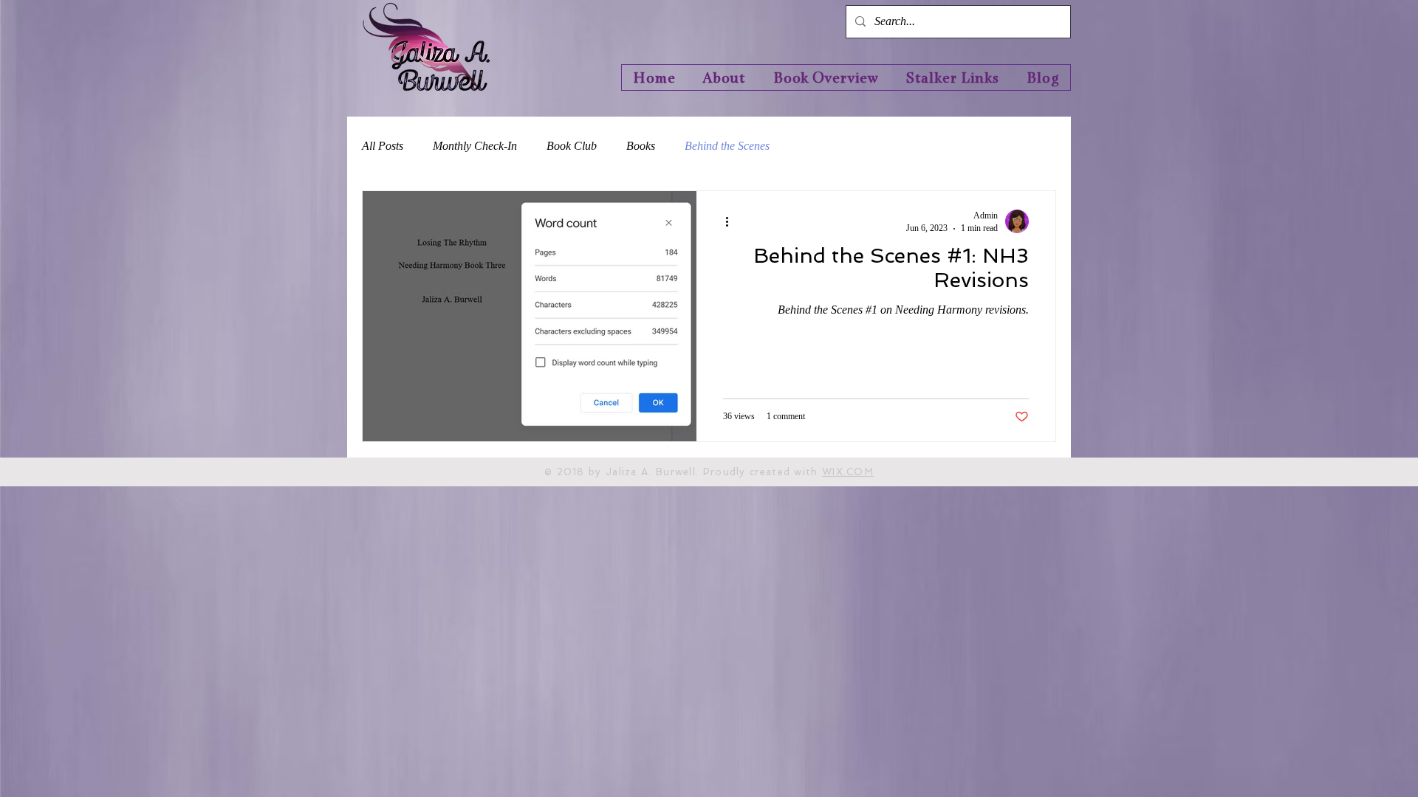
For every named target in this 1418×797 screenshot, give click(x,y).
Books (640, 145)
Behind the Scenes (727, 145)
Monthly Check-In (475, 145)
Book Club (572, 145)
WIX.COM (848, 471)
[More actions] (732, 221)
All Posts (382, 145)
